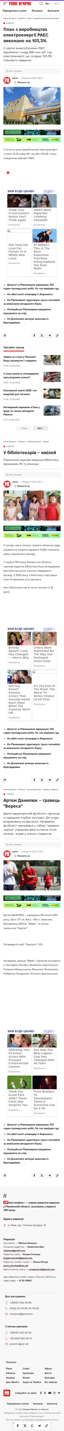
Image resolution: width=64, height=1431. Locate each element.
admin (15, 78)
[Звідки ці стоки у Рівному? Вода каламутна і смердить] (52, 360)
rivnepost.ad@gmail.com (42, 1269)
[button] (6, 3)
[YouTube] (49, 1393)
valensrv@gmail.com (14, 1250)
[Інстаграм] (54, 1393)
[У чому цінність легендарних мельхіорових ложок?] (52, 377)
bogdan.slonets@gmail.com (17, 1258)
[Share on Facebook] (17, 1425)
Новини (10, 23)
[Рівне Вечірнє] (24, 3)
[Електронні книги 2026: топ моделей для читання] (52, 394)
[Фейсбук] (40, 1393)
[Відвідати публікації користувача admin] (7, 80)
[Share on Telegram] (39, 1425)
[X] (45, 1393)
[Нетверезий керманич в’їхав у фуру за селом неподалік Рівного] (52, 410)
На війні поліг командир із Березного (30, 294)
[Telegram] (59, 1393)
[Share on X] (25, 1425)
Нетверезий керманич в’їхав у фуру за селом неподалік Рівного (21, 411)
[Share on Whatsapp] (32, 1425)
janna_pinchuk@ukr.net (15, 1265)
